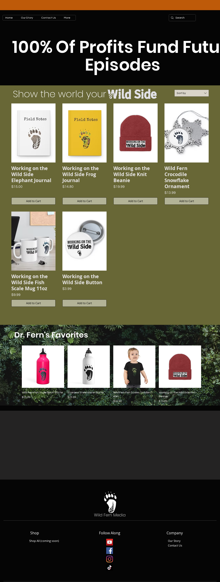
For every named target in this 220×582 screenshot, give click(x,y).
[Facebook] (109, 550)
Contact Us (175, 545)
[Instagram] (109, 559)
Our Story (174, 541)
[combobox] (191, 93)
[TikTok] (109, 567)
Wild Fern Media (110, 515)
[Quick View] (43, 366)
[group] (111, 374)
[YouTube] (109, 542)
